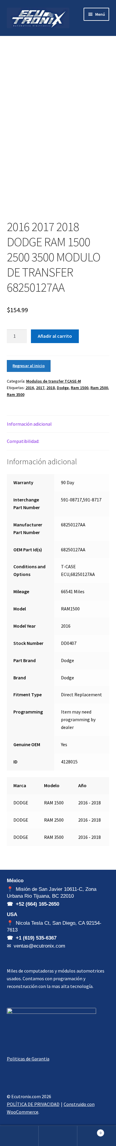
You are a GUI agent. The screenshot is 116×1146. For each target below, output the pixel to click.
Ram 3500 (15, 394)
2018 (50, 387)
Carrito (89, 1130)
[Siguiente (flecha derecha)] (105, 573)
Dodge (63, 387)
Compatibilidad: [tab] (23, 441)
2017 (40, 387)
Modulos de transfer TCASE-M (53, 381)
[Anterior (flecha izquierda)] (10, 573)
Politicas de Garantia (28, 1059)
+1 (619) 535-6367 (36, 938)
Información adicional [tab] (29, 424)
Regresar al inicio (28, 365)
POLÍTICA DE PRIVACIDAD (33, 1104)
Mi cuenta (19, 1136)
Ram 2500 (99, 387)
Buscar (58, 1136)
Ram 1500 (79, 387)
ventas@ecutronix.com (39, 946)
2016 (30, 387)
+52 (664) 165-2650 (37, 904)
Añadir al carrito (55, 336)
